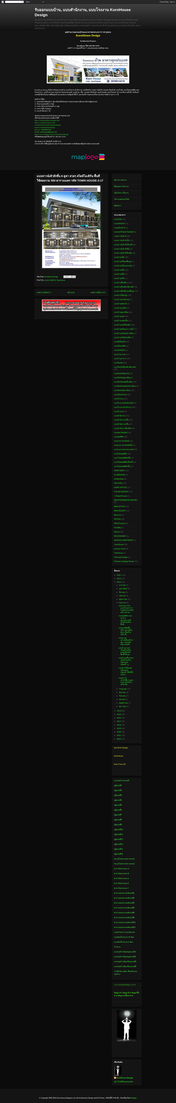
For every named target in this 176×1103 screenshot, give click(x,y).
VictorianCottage (121, 557)
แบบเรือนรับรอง (120, 395)
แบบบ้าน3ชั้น (119, 270)
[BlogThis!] (67, 276)
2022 (119, 739)
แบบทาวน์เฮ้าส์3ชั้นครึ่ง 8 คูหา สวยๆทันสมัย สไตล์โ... (126, 641)
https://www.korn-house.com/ (45, 123)
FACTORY (118, 483)
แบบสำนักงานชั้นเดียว (123, 428)
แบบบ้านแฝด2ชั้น (121, 321)
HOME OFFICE (120, 487)
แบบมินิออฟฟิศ (120, 346)
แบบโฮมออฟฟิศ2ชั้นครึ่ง (123, 462)
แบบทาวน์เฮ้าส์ (50, 280)
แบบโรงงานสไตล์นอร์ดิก (124, 403)
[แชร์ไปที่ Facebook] (72, 276)
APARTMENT (119, 470)
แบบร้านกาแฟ (119, 354)
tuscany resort (120, 549)
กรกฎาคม (123, 689)
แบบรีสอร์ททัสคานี (121, 373)
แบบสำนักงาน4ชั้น (121, 424)
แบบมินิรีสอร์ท (119, 342)
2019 (119, 728)
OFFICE (117, 519)
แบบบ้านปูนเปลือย (121, 312)
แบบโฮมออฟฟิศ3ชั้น (122, 466)
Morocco (117, 515)
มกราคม (122, 585)
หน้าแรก (71, 292)
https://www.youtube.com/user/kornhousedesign (51, 134)
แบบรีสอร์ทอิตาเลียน (122, 390)
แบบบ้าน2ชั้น (119, 257)
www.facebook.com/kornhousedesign (48, 125)
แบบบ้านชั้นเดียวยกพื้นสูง (124, 291)
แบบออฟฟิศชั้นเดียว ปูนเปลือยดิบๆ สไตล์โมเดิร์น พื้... (125, 631)
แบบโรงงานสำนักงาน (122, 407)
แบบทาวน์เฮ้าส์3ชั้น (122, 249)
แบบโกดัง (118, 219)
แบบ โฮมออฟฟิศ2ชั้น (122, 458)
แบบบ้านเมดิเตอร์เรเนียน (124, 333)
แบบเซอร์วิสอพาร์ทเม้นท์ (123, 232)
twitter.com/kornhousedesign (45, 127)
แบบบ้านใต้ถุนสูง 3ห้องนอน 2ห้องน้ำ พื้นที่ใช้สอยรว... (126, 671)
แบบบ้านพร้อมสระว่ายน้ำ (124, 329)
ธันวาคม (122, 706)
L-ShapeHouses (120, 496)
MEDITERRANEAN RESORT (125, 500)
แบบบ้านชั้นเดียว (120, 283)
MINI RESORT (120, 511)
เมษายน (122, 596)
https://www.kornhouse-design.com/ (47, 120)
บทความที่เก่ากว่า (98, 292)
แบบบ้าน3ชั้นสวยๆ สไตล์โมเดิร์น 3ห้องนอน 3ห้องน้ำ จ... (126, 661)
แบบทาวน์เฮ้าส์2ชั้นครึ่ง (123, 245)
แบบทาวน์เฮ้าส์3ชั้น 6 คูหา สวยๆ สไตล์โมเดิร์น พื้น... (126, 681)
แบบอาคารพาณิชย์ (121, 441)
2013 (119, 582)
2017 (119, 721)
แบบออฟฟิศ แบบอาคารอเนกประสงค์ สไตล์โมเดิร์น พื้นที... (125, 620)
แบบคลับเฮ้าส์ (119, 228)
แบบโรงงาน (119, 399)
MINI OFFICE (119, 506)
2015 (119, 714)
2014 (119, 711)
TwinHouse (118, 553)
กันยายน (122, 696)
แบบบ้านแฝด (119, 316)
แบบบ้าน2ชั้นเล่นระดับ (123, 266)
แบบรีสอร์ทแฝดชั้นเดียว (123, 382)
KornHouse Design (125, 1078)
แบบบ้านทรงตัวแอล (122, 299)
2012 (119, 579)
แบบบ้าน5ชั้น (119, 278)
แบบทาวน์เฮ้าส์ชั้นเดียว (123, 253)
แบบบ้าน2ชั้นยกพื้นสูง (122, 261)
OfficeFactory (119, 523)
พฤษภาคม (123, 599)
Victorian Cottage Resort (124, 561)
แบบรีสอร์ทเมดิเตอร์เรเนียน (125, 386)
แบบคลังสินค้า (119, 223)
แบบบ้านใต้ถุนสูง (120, 295)
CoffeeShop (119, 479)
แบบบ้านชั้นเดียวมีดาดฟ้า (124, 287)
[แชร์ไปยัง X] (69, 276)
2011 (119, 575)
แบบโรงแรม (119, 411)
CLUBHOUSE (119, 475)
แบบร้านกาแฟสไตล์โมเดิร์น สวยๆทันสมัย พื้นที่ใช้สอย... (125, 651)
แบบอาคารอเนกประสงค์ (123, 449)
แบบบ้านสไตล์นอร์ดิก (122, 337)
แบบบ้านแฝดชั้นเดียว (122, 325)
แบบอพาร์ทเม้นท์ (120, 433)
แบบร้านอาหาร (120, 358)
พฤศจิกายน (123, 703)
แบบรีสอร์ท (118, 363)
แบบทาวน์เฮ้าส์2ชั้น (122, 240)
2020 (119, 732)
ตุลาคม (122, 699)
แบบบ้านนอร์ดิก (120, 308)
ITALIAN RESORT (121, 492)
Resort (116, 532)
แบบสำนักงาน (119, 416)
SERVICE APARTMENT (123, 540)
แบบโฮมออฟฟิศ (120, 454)
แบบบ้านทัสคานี (120, 304)
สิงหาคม (122, 692)
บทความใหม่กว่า (44, 292)
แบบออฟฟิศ (118, 437)
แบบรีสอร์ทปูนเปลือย (122, 378)
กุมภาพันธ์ (123, 589)
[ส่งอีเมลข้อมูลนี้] (64, 276)
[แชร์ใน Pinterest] (74, 276)
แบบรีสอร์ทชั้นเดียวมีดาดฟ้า (125, 367)
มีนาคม (122, 592)
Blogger (133, 1098)
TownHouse (60, 280)
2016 (119, 718)
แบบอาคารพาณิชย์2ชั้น (123, 445)
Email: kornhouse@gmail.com (46, 132)
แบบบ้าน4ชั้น (119, 274)
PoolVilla (117, 528)
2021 (119, 735)
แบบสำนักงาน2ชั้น (121, 420)
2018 (119, 725)
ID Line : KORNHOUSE (43, 130)
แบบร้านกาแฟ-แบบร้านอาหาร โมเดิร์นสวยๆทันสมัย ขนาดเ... (126, 609)
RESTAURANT (120, 536)
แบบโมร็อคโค (119, 350)
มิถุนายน (122, 603)
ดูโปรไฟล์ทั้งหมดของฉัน (123, 1082)
